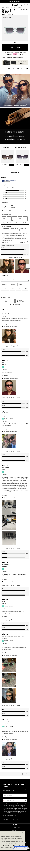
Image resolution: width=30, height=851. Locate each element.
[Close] (22, 833)
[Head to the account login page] (24, 5)
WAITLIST (15, 48)
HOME (3, 7)
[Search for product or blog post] (21, 5)
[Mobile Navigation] (2, 5)
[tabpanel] (15, 28)
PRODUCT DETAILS (15, 68)
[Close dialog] (28, 826)
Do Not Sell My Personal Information (11, 819)
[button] (12, 169)
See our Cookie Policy (11, 843)
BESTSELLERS (9, 7)
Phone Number (7, 797)
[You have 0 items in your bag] (28, 5)
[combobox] (4, 800)
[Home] (15, 5)
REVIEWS (15, 173)
